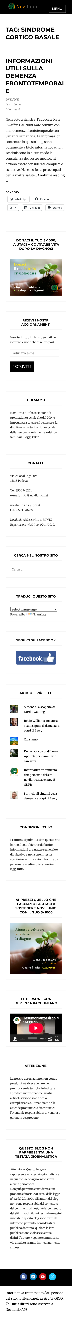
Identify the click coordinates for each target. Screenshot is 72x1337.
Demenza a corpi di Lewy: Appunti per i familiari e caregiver (41, 756)
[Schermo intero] (57, 1038)
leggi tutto (17, 869)
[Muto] (50, 1038)
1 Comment (13, 109)
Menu (57, 9)
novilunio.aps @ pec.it (25, 505)
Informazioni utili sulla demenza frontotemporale (36, 75)
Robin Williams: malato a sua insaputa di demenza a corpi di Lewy (42, 725)
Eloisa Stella (13, 104)
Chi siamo (31, 739)
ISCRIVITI (22, 366)
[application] (36, 1028)
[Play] (15, 1038)
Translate (39, 614)
